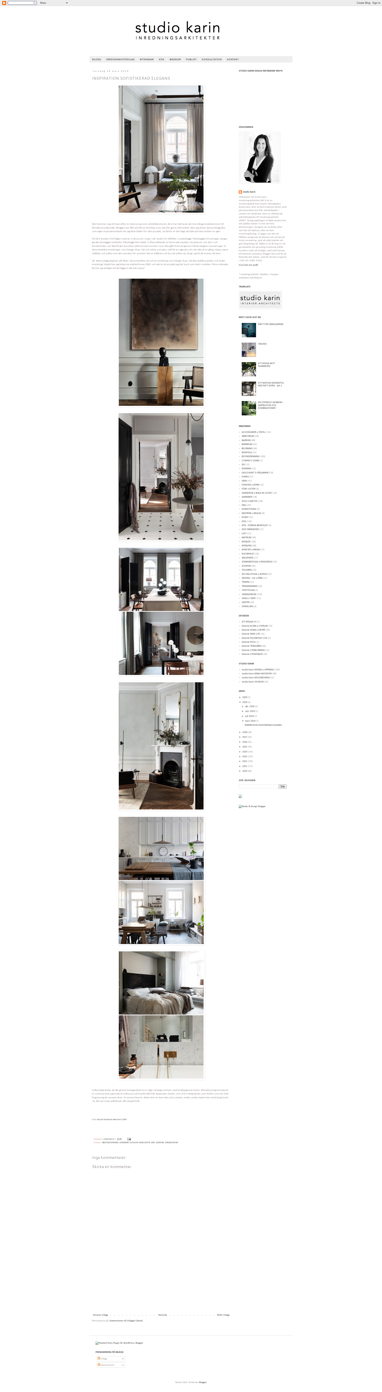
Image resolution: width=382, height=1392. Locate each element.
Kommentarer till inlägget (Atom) (126, 1321)
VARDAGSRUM (171, 1143)
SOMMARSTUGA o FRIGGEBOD (257, 562)
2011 (245, 766)
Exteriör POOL (249, 642)
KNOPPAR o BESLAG (251, 513)
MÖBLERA (247, 546)
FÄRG (244, 481)
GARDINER (124, 1143)
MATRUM (246, 537)
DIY (243, 464)
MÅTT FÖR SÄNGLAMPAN (270, 324)
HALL (244, 505)
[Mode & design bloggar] (252, 806)
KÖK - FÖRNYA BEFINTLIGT (255, 525)
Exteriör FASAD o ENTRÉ (253, 630)
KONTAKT (233, 59)
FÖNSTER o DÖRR (250, 485)
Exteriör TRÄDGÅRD (251, 646)
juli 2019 (249, 716)
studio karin (249, 192)
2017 (245, 737)
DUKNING (246, 468)
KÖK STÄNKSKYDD (250, 529)
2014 (245, 752)
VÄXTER (245, 602)
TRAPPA (245, 582)
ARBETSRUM (248, 436)
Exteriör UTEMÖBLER (252, 654)
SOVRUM (160, 1143)
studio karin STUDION (253, 682)
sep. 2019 (250, 711)
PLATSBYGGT (248, 554)
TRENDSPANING (249, 586)
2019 (245, 702)
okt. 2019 (250, 706)
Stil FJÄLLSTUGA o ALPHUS (254, 574)
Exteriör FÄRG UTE (251, 634)
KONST (245, 517)
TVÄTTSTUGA (248, 590)
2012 (245, 761)
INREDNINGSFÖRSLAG (120, 59)
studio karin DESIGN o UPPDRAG (258, 670)
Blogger (203, 1382)
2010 (245, 771)
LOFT (244, 533)
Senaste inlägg (100, 1315)
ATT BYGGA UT (249, 622)
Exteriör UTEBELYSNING (253, 650)
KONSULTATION (212, 59)
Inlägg (103, 1359)
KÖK (161, 59)
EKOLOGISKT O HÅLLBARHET (256, 473)
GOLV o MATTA (249, 501)
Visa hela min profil (248, 265)
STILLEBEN (247, 570)
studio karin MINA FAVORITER (257, 674)
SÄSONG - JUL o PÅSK (252, 578)
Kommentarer (107, 1365)
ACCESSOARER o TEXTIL (253, 432)
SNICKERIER (247, 558)
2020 (245, 697)
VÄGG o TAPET (249, 598)
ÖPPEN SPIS (247, 606)
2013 (245, 756)
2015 (245, 747)
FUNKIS (245, 477)
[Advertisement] (161, 1284)
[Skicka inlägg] (128, 1139)
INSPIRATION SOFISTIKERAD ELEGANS (263, 725)
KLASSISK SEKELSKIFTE (140, 1143)
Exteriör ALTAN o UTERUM (255, 626)
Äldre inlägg (223, 1315)
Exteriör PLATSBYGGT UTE (254, 638)
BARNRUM (247, 444)
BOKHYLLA (247, 452)
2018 (245, 732)
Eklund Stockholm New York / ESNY (112, 1120)
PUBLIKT (191, 59)
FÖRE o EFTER (248, 489)
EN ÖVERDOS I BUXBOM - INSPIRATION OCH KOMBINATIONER (271, 405)
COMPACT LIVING (250, 460)
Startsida (162, 1315)
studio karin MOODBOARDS (256, 678)
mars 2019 (250, 721)
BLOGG (96, 59)
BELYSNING (247, 448)
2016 (245, 742)
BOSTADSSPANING (110, 1143)
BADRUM (175, 59)
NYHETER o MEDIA (251, 550)
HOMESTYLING (249, 509)
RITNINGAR (147, 59)
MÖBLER (246, 542)
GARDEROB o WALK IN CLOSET (257, 493)
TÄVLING (262, 344)
